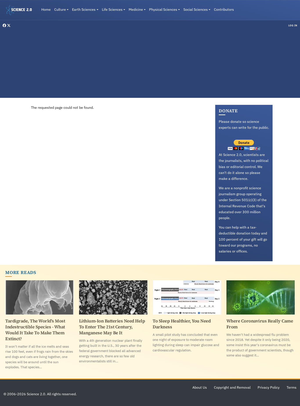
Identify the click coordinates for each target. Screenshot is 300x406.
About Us (199, 387)
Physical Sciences (163, 9)
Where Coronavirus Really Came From (259, 324)
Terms (291, 387)
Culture (60, 9)
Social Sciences (195, 9)
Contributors (224, 9)
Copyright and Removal (232, 387)
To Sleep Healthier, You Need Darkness (182, 324)
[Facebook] (5, 25)
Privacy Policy (269, 387)
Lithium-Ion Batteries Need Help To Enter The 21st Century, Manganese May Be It (112, 327)
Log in (292, 25)
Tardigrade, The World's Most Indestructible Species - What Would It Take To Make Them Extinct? (35, 330)
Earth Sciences (84, 9)
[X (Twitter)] (9, 25)
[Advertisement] (150, 62)
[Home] (20, 10)
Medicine (136, 9)
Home (46, 9)
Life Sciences (112, 9)
